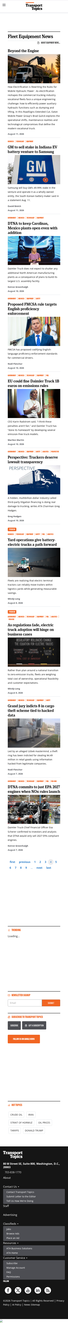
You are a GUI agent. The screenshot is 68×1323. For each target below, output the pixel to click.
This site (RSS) (47, 1290)
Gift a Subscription (36, 1025)
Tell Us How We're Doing (19, 1200)
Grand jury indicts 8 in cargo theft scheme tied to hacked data (31, 710)
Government (12, 218)
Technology (20, 141)
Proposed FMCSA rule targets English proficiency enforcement (32, 308)
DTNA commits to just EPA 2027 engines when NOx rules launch (34, 789)
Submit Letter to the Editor (21, 1196)
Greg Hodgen (14, 516)
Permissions (13, 1276)
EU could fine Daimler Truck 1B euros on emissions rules (33, 383)
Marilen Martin (16, 440)
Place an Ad (12, 1238)
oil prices (44, 1122)
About (7, 1178)
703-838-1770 (13, 1172)
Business (11, 141)
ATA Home (12, 1252)
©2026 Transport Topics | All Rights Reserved (28, 1300)
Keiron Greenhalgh (18, 287)
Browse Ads (12, 1233)
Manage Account (15, 1267)
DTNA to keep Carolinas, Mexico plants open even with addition (32, 227)
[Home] (34, 6)
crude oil (16, 1114)
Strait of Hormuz (21, 1122)
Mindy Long (14, 598)
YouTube (28, 1290)
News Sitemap (32, 1304)
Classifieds (10, 1224)
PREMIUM (12, 529)
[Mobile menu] (4, 5)
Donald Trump (34, 1130)
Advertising (10, 1215)
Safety (38, 298)
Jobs (8, 1229)
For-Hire (11, 619)
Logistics (45, 451)
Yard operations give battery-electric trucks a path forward (32, 542)
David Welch (14, 206)
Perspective (55, 451)
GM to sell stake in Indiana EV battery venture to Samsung (32, 149)
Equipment (29, 141)
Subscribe (14, 1025)
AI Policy (16, 1304)
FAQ (8, 1272)
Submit (51, 1003)
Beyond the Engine (23, 50)
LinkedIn (37, 1290)
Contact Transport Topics (20, 1192)
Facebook (8, 1290)
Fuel (47, 375)
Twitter (18, 1290)
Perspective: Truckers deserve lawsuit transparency (33, 459)
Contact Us (10, 1186)
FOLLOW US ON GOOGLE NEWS (24, 1039)
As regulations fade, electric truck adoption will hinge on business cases (31, 629)
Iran (31, 1114)
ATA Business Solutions (19, 1248)
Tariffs (14, 1130)
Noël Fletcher (15, 363)
